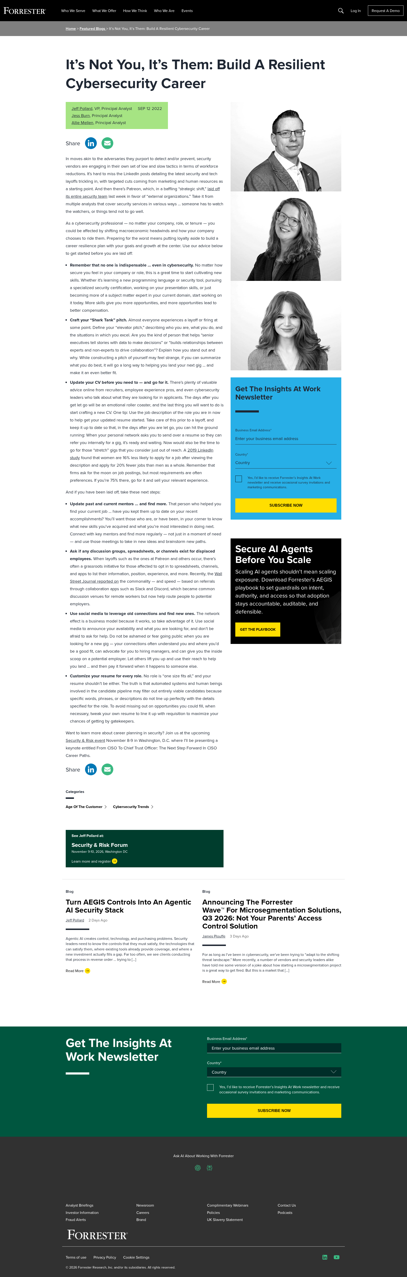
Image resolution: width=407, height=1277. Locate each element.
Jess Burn (81, 115)
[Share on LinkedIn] (91, 143)
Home (71, 28)
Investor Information (82, 1212)
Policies (213, 1212)
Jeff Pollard (82, 108)
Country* (241, 454)
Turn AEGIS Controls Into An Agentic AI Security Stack (128, 905)
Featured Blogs (93, 28)
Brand (141, 1219)
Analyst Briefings (79, 1205)
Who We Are (164, 10)
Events (187, 10)
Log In (356, 10)
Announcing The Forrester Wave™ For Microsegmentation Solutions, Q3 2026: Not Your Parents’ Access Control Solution (271, 913)
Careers (142, 1212)
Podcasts (285, 1212)
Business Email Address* (253, 430)
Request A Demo (386, 10)
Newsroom (145, 1205)
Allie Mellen (82, 122)
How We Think (135, 10)
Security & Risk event (85, 740)
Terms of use (76, 1257)
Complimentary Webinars (227, 1205)
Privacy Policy (105, 1257)
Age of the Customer (84, 806)
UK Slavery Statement (225, 1219)
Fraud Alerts (76, 1219)
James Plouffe (213, 936)
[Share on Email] (107, 143)
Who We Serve (73, 10)
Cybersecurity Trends (131, 806)
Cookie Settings (136, 1257)
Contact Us (287, 1205)
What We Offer (104, 10)
